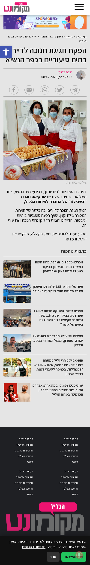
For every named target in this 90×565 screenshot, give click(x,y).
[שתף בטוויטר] (59, 89)
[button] (6, 52)
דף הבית (81, 36)
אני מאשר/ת (74, 556)
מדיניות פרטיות (69, 445)
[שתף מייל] (29, 89)
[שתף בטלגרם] (75, 89)
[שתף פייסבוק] (13, 89)
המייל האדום (71, 439)
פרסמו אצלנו (70, 456)
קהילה (69, 36)
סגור (53, 556)
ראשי (75, 462)
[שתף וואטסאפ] (44, 89)
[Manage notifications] (79, 555)
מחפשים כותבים (69, 450)
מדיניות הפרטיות (33, 546)
